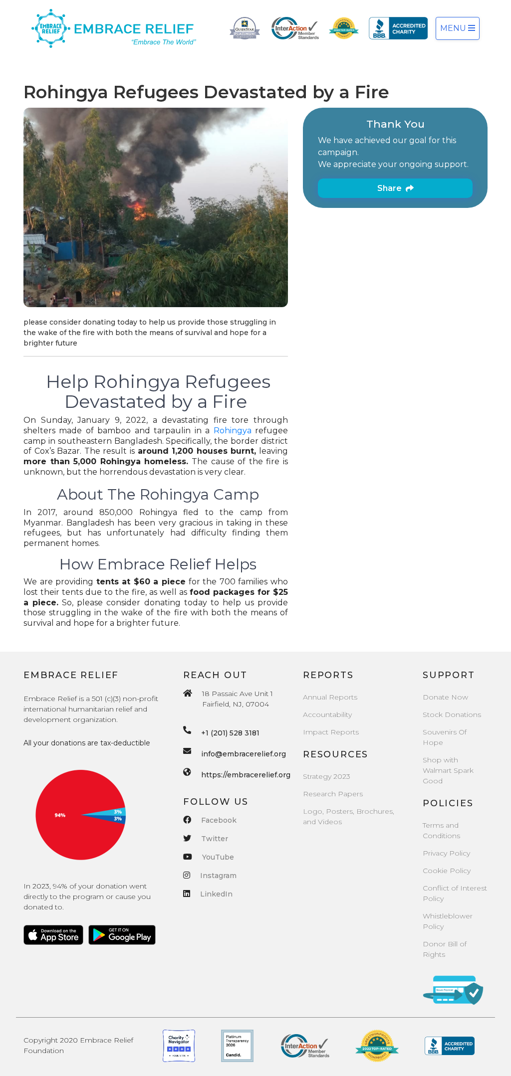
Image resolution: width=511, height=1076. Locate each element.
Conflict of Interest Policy (455, 893)
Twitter (214, 838)
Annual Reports (330, 697)
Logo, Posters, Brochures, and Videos (348, 816)
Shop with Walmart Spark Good (448, 770)
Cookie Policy (447, 870)
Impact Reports (331, 731)
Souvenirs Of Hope (445, 737)
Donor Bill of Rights (445, 949)
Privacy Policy (446, 853)
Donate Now (445, 697)
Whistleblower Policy (448, 921)
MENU (454, 28)
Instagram (218, 875)
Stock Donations (452, 714)
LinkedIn (216, 894)
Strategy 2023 (326, 776)
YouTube (218, 857)
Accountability (327, 714)
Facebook (219, 820)
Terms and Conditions (441, 830)
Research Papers (333, 793)
